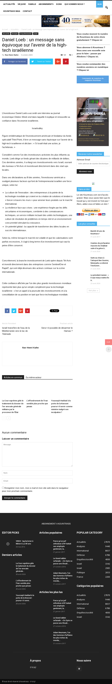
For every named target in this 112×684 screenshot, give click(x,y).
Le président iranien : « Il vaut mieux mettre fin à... (100, 277)
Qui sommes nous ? (74, 4)
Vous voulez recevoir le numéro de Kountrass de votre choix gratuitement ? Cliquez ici (92, 37)
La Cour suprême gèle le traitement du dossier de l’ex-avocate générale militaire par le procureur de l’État (12, 406)
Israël (35, 34)
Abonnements (46, 4)
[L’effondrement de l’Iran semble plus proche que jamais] (37, 390)
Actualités (9, 4)
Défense (81, 555)
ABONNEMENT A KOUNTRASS (56, 524)
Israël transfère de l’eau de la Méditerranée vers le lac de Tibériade (16, 331)
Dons (59, 4)
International (83, 550)
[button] (106, 7)
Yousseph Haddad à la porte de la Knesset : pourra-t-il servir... (25, 598)
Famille (32, 4)
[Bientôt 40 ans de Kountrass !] (82, 234)
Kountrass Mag (11, 11)
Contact (27, 11)
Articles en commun (13, 377)
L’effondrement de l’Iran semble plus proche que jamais (37, 404)
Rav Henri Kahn (12, 55)
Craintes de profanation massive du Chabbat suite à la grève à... (100, 245)
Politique (81, 572)
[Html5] (79, 668)
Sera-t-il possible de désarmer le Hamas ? (57, 329)
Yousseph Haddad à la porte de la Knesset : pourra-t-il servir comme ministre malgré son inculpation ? (61, 406)
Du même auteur (33, 377)
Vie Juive (22, 4)
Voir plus (92, 290)
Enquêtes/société (26, 34)
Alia (99, 4)
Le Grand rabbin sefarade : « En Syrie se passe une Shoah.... (62, 561)
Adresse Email (83, 159)
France (80, 576)
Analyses (15, 34)
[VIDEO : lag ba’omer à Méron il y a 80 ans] (8, 544)
